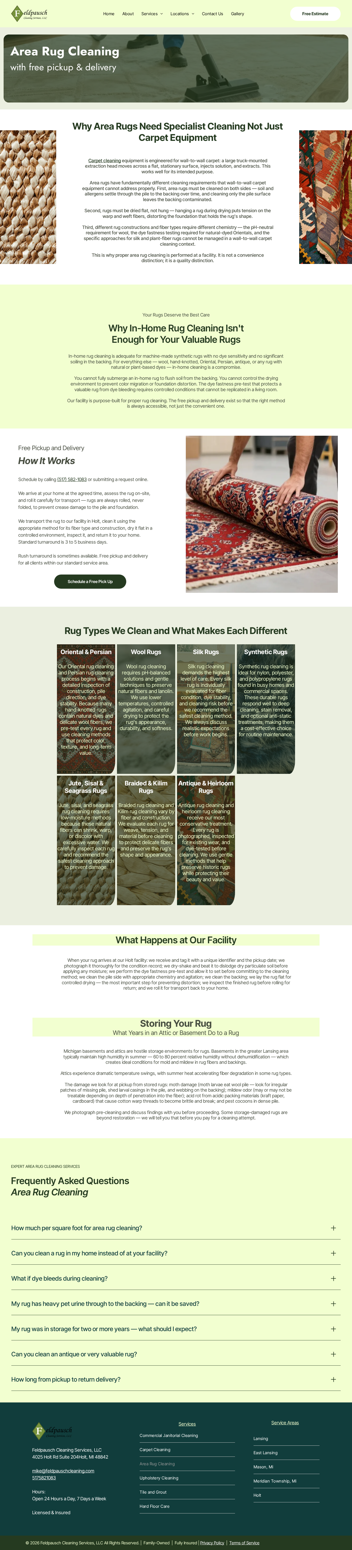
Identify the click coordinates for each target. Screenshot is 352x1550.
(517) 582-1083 (72, 479)
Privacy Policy (212, 1542)
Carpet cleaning (104, 160)
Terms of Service (244, 1542)
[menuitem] (109, 13)
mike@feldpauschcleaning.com (63, 1471)
